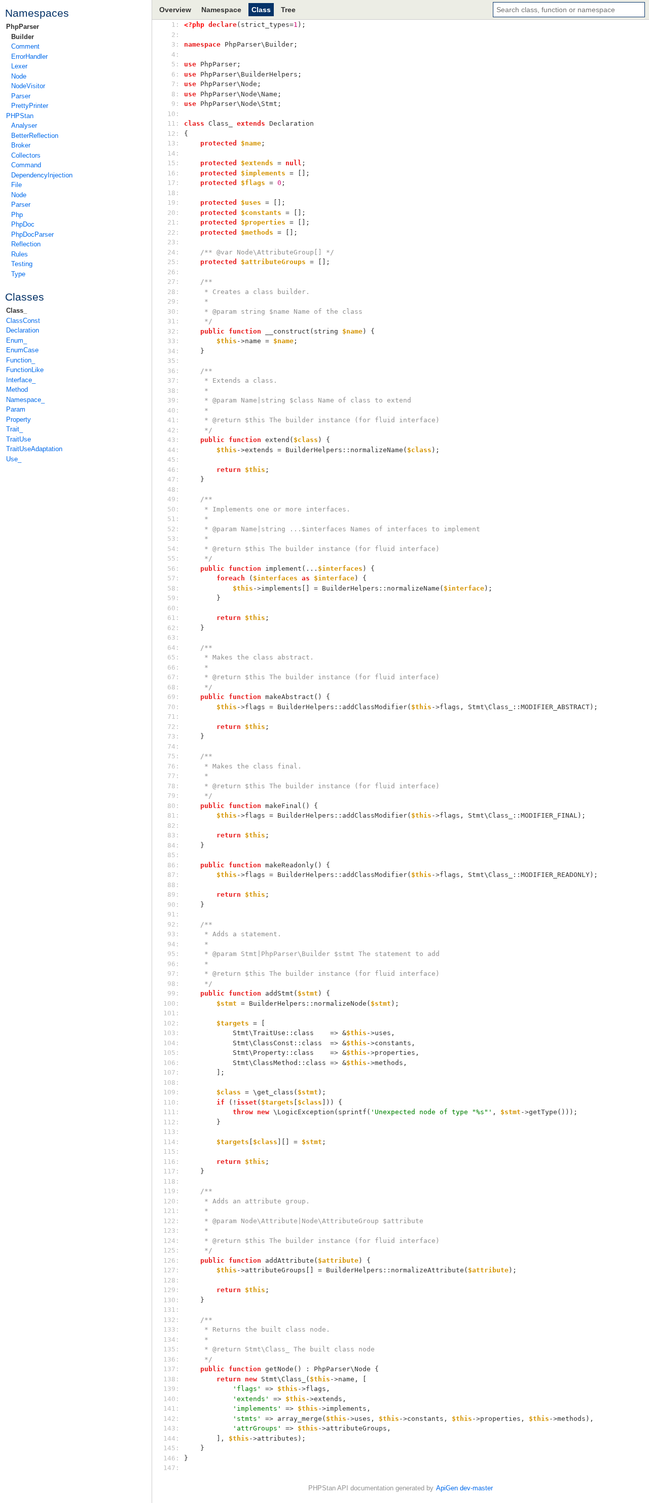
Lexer (19, 66)
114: (173, 1142)
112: (173, 1122)
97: (173, 973)
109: (173, 1092)
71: (173, 716)
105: (173, 1052)
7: (173, 84)
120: (173, 1201)
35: (173, 360)
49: (173, 499)
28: (173, 292)
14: (173, 153)
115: (173, 1151)
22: (173, 232)
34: (173, 351)
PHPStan (19, 116)
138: (173, 1379)
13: (173, 143)
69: (173, 697)
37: (173, 380)
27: (173, 281)
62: (173, 628)
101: (173, 1013)
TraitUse (18, 439)
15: (173, 163)
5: (173, 64)
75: (173, 756)
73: (173, 736)
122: (173, 1221)
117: (173, 1171)
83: (173, 835)
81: (173, 815)
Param (15, 409)
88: (173, 885)
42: (173, 430)
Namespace (221, 10)
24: (173, 252)
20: (173, 212)
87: (173, 874)
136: (173, 1359)
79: (173, 795)
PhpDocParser (32, 234)
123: (173, 1230)
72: (173, 726)
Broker (20, 145)
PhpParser (22, 26)
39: (173, 400)
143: (173, 1428)
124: (173, 1240)
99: (173, 993)
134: (173, 1339)
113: (173, 1131)
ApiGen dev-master (464, 1488)
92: (173, 924)
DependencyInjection (42, 175)
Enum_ (16, 340)
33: (173, 341)
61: (173, 617)
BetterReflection (34, 135)
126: (173, 1260)
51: (173, 519)
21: (173, 222)
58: (173, 588)
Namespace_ (25, 400)
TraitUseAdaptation (34, 449)
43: (173, 440)
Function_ (20, 360)
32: (173, 331)
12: (173, 133)
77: (173, 776)
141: (173, 1408)
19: (173, 202)
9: (173, 103)
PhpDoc (22, 224)
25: (173, 262)
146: (173, 1458)
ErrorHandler (29, 56)
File (16, 185)
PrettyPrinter (29, 105)
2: (173, 35)
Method (17, 389)
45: (173, 459)
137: (173, 1369)
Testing (21, 264)
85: (173, 855)
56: (173, 568)
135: (173, 1349)
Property (18, 419)
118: (173, 1181)
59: (173, 598)
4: (173, 54)
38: (173, 390)
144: (173, 1438)
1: (173, 24)
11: (173, 123)
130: (173, 1300)
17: (173, 183)
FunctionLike (25, 370)
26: (173, 272)
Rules (19, 254)
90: (173, 904)
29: (173, 301)
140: (173, 1399)
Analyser (24, 125)
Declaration (22, 330)
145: (173, 1448)
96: (173, 964)
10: (173, 114)
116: (173, 1161)
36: (173, 371)
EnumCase (22, 350)
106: (173, 1063)
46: (173, 469)
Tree (288, 10)
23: (173, 242)
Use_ (13, 459)
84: (173, 845)
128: (173, 1280)
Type (18, 274)
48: (173, 489)
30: (173, 311)
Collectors (26, 155)
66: (173, 667)
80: (173, 806)
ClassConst (23, 320)
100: (173, 1003)
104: (173, 1043)
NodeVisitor (28, 86)
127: (173, 1270)
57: (173, 578)
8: (173, 94)
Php (17, 214)
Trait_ (14, 429)
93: (173, 934)
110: (173, 1102)
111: (173, 1112)
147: (173, 1468)
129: (173, 1290)
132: (173, 1320)
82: (173, 825)
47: (173, 479)
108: (173, 1082)
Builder (22, 37)
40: (173, 410)
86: (173, 865)
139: (173, 1388)
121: (173, 1211)
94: (173, 944)
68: (173, 687)
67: (173, 677)
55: (173, 558)
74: (173, 746)
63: (173, 637)
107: (173, 1072)
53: (173, 538)
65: (173, 657)
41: (173, 420)
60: (173, 608)
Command (26, 165)
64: (173, 647)
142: (173, 1418)
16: (173, 173)
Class (261, 10)
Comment (25, 46)
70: (173, 707)
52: (173, 529)
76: (173, 766)
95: (173, 954)
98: (173, 983)
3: (173, 44)
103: (173, 1033)
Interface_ (20, 380)
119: (173, 1191)
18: (173, 193)
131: (173, 1309)
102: (173, 1023)
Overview (175, 10)
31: (173, 321)
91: (173, 914)
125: (173, 1250)
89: (173, 894)
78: (173, 786)
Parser (20, 96)
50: (173, 509)
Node (18, 76)
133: (173, 1329)
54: (173, 549)
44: (173, 450)
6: (173, 74)
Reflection (26, 244)
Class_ (16, 310)
